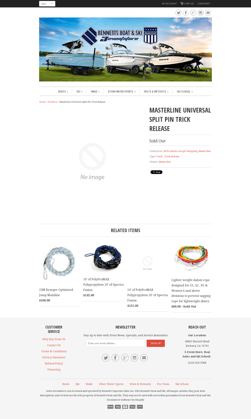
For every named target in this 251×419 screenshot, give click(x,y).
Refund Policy (54, 363)
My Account (169, 3)
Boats (63, 91)
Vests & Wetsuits (156, 91)
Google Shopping (188, 151)
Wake (95, 91)
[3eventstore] (125, 50)
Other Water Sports (122, 91)
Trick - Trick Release (167, 156)
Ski (79, 91)
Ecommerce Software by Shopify (125, 399)
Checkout (204, 3)
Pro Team (163, 384)
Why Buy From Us (53, 339)
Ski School (185, 91)
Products (52, 102)
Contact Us (54, 345)
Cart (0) (189, 3)
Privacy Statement (53, 357)
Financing (53, 369)
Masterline (205, 151)
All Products (170, 151)
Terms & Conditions (54, 351)
